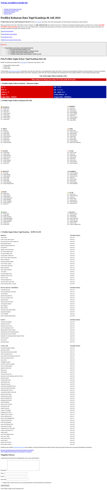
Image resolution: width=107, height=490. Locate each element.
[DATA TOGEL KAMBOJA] (9, 34)
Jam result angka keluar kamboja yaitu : (20, 49)
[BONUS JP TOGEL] (6, 37)
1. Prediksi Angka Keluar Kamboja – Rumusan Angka (24, 51)
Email (3, 476)
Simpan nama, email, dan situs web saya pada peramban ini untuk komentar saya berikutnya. (27, 482)
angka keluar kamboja (14, 71)
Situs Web (3, 479)
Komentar (4, 470)
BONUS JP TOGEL (9, 12)
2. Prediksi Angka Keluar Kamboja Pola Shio (22, 52)
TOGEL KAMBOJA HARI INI (14, 3)
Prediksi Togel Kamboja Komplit (12, 9)
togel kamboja (23, 62)
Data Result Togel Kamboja (11, 10)
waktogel (38, 22)
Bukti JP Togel (8, 13)
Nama (3, 473)
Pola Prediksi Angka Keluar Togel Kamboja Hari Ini (19, 48)
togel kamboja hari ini (19, 447)
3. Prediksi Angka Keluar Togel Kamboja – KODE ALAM (25, 54)
